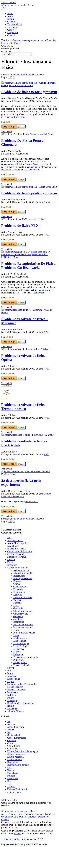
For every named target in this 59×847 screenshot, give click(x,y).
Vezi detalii (6, 131)
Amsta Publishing (15, 727)
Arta (9, 538)
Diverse (11, 559)
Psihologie (18, 659)
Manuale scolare (15, 687)
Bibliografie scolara (22, 578)
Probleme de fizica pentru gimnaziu (29, 92)
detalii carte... (19, 117)
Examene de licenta (22, 597)
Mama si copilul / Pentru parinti (22, 684)
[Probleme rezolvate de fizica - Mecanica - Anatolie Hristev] (29, 312)
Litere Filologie (20, 646)
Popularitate (28, 74)
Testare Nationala (21, 665)
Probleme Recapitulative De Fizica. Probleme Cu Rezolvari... (28, 266)
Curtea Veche (13, 748)
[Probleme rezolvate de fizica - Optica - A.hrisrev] (25, 349)
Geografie (18, 608)
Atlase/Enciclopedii (22, 573)
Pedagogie (18, 654)
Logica (10, 681)
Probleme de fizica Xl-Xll (21, 226)
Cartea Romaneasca (16, 737)
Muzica (16, 651)
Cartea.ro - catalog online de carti (28, 40)
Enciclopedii (19, 592)
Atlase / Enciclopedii (17, 543)
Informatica (18, 622)
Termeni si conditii (10, 839)
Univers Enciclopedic (17, 789)
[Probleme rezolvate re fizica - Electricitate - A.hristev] (27, 435)
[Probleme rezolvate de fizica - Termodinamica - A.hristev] (6, 398)
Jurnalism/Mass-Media (24, 632)
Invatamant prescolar (23, 624)
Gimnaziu (18, 616)
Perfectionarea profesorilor (26, 657)
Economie (12, 565)
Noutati (18, 74)
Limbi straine (19, 641)
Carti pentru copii (15, 554)
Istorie (16, 630)
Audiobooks (13, 546)
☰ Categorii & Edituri (11, 530)
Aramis (10, 729)
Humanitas (12, 762)
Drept (10, 562)
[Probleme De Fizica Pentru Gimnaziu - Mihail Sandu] (27, 134)
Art (8, 732)
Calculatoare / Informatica (19, 551)
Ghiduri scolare (20, 613)
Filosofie (17, 603)
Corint (47, 202)
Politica (10, 697)
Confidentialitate (28, 839)
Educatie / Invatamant (17, 567)
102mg (17, 833)
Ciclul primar (19, 586)
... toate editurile (15, 792)
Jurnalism (11, 676)
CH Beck (11, 740)
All (26, 153)
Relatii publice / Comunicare (20, 703)
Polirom (47, 101)
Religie (10, 706)
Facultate (17, 600)
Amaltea (11, 724)
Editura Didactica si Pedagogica (22, 751)
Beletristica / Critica (16, 548)
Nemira (10, 770)
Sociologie (12, 708)
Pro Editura (12, 778)
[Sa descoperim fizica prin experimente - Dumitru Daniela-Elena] (29, 474)
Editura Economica (16, 754)
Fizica (17, 43)
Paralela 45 (12, 773)
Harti (9, 670)
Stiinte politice (20, 662)
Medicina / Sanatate (16, 689)
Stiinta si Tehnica (15, 711)
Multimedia (12, 692)
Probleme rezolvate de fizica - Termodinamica (24, 407)
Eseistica (17, 594)
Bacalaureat (19, 575)
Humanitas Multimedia (18, 765)
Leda (9, 767)
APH (46, 234)
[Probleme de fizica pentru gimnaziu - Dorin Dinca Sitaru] (29, 187)
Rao (9, 781)
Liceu (16, 635)
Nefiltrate (11, 695)
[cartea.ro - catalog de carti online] (18, 811)
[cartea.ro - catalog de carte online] (18, 5)
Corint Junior (13, 746)
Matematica (18, 649)
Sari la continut (8, 2)
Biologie (17, 581)
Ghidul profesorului (22, 611)
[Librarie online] (9, 800)
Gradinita (17, 619)
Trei (9, 784)
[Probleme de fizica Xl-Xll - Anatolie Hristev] (23, 219)
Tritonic (11, 786)
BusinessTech (13, 735)
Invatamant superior (22, 627)
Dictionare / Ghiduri (16, 556)
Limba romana (20, 638)
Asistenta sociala (15, 540)
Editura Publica (14, 759)
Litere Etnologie (21, 643)
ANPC (41, 839)
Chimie (16, 584)
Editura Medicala (15, 756)
